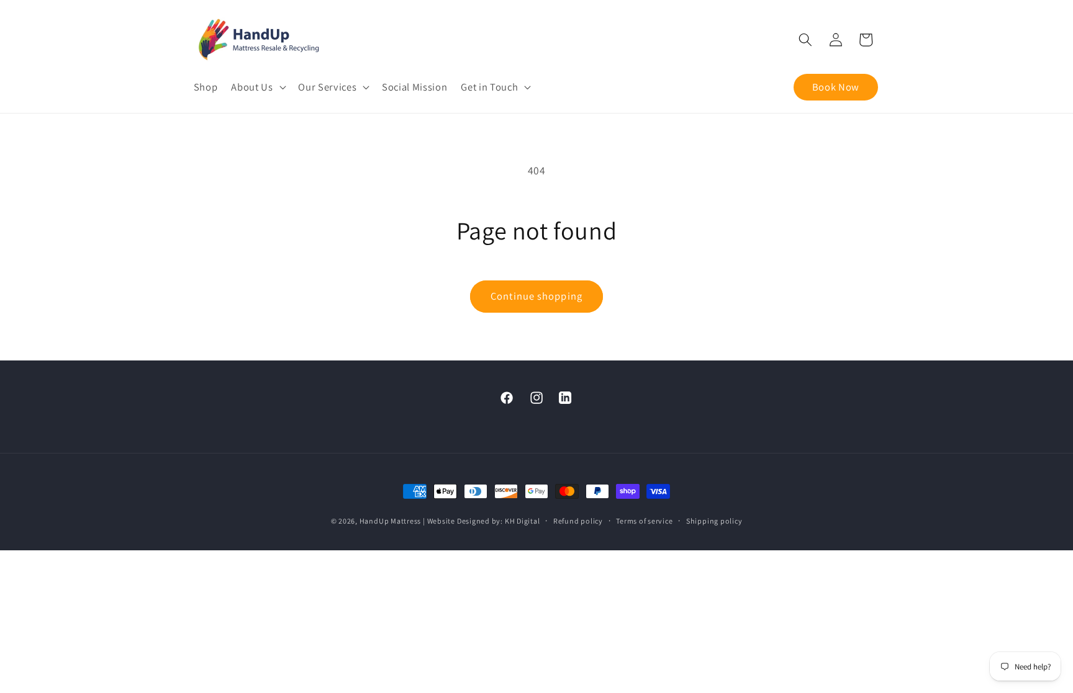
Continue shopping (536, 296)
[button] (257, 87)
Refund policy (578, 520)
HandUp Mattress (391, 520)
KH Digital (522, 520)
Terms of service (644, 520)
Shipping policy (714, 520)
